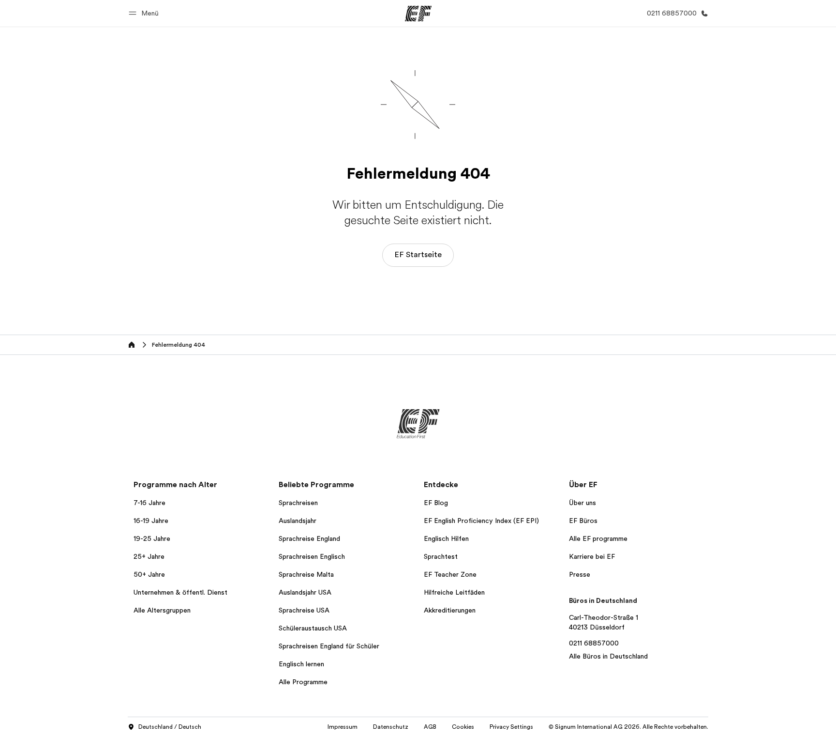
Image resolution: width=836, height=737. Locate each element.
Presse (579, 574)
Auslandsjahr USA (305, 592)
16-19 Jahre (151, 520)
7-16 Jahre (149, 503)
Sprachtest (441, 556)
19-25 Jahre (152, 538)
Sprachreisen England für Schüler (329, 646)
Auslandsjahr (297, 520)
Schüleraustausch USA (313, 628)
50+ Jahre (149, 574)
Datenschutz (390, 726)
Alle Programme (303, 682)
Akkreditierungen (450, 610)
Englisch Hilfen (446, 538)
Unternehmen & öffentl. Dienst (180, 592)
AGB (430, 726)
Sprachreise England (309, 538)
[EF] (418, 13)
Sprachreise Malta (306, 574)
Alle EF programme (598, 538)
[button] (145, 13)
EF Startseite (418, 254)
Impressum (343, 726)
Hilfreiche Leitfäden (454, 592)
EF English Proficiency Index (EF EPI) (481, 520)
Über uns (582, 503)
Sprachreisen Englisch (312, 556)
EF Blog (436, 503)
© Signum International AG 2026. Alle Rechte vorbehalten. (628, 726)
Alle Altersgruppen (162, 610)
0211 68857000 (594, 643)
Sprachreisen (298, 503)
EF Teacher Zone (450, 574)
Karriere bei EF (592, 556)
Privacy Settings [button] (511, 726)
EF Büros (583, 520)
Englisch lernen (301, 664)
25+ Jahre (149, 556)
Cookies (463, 726)
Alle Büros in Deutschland (608, 656)
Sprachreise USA (304, 610)
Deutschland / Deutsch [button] (169, 726)
